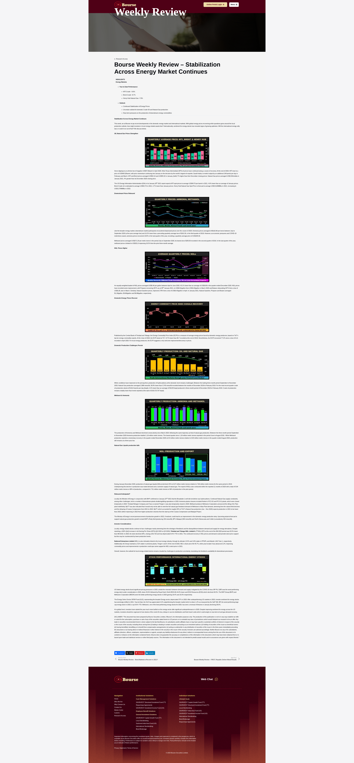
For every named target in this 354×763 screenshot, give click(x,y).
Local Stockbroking (142, 720)
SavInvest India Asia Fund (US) (146, 723)
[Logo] (125, 5)
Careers (117, 713)
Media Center (118, 710)
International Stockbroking (144, 726)
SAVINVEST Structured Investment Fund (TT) (151, 702)
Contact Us (118, 707)
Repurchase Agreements (144, 705)
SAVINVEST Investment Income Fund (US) (150, 708)
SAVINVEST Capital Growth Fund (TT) (148, 718)
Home (116, 699)
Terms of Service (132, 748)
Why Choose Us (119, 704)
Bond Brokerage (141, 729)
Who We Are (118, 701)
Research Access (120, 715)
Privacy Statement (120, 748)
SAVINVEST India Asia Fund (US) (190, 711)
